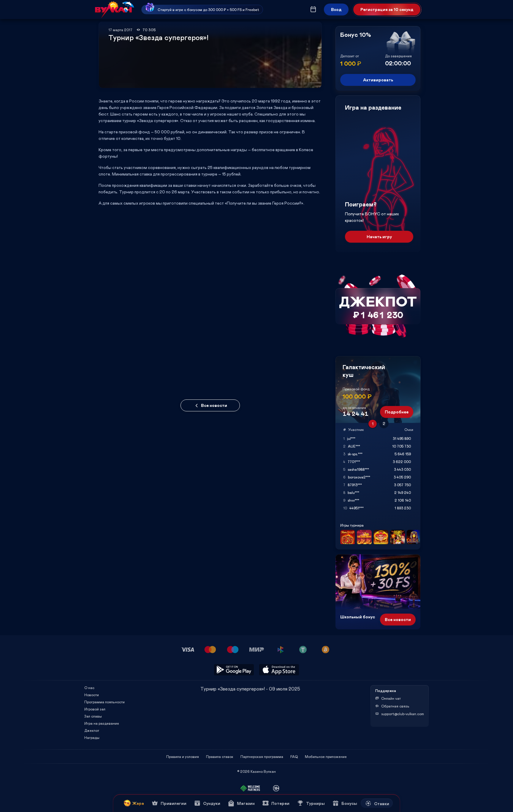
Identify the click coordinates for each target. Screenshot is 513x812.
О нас (89, 687)
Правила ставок (219, 756)
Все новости (214, 405)
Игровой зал (94, 709)
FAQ (294, 756)
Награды (91, 737)
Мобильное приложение (326, 756)
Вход (336, 9)
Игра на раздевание (101, 723)
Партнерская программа (261, 756)
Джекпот (91, 730)
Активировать (378, 80)
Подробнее (396, 412)
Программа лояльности (104, 701)
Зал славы (93, 716)
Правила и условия (182, 756)
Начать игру (379, 236)
